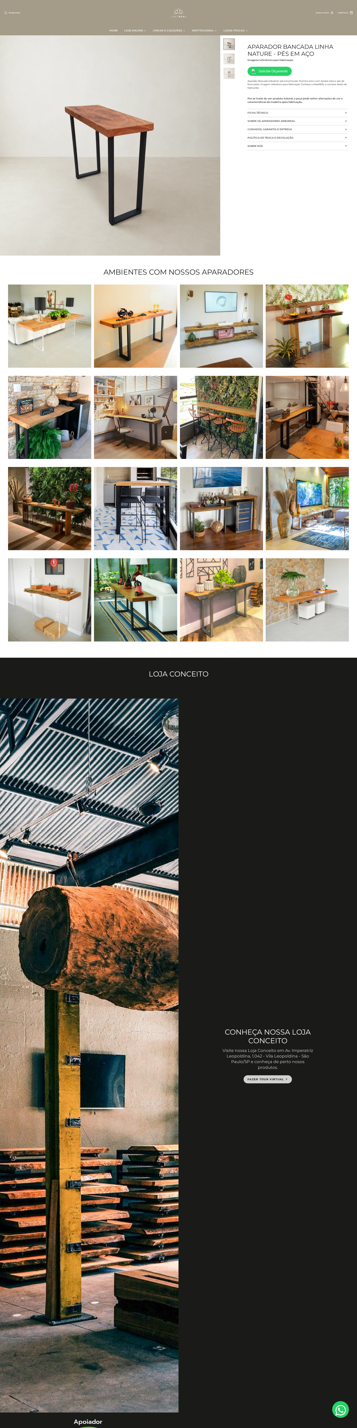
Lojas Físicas (234, 30)
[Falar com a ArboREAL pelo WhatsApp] (340, 1409)
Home (113, 30)
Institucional (203, 30)
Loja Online (133, 30)
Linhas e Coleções (167, 30)
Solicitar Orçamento (273, 71)
